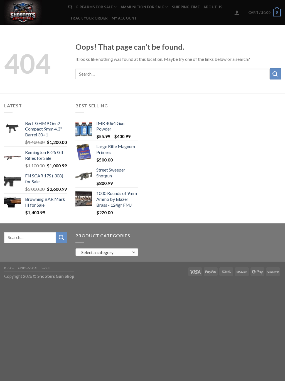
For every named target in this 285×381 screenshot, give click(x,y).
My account (124, 18)
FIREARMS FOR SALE (94, 7)
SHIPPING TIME (186, 7)
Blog (9, 268)
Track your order (89, 18)
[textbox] (105, 252)
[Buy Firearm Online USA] (32, 12)
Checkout (28, 268)
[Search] (70, 7)
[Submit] (275, 73)
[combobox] (106, 252)
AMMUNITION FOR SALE (142, 7)
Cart (46, 268)
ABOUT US (212, 7)
